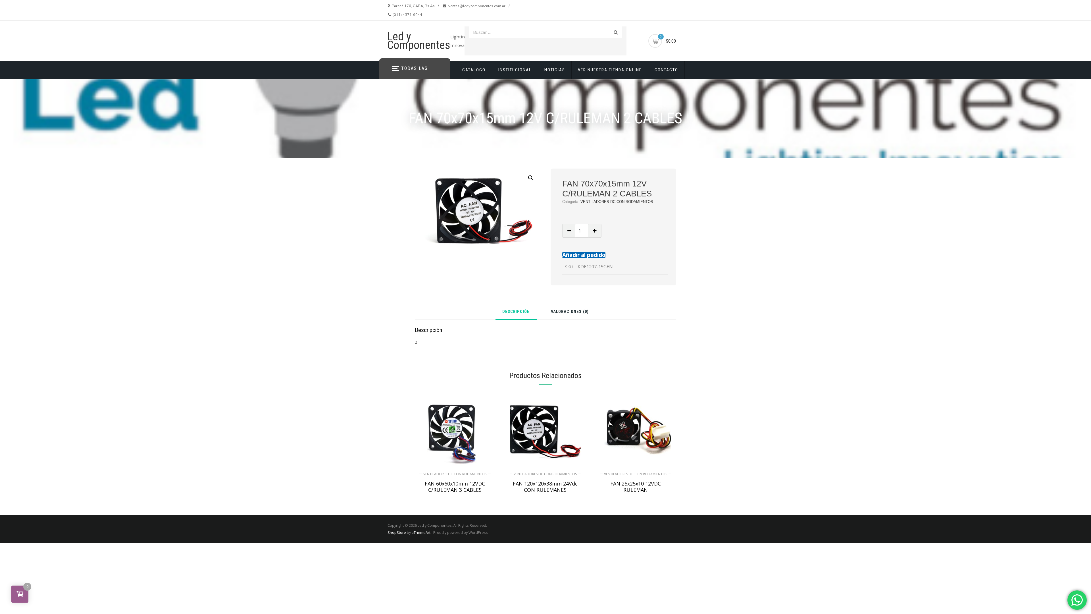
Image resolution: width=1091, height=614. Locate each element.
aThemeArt (421, 532)
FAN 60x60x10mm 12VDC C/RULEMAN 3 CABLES (455, 486)
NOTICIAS (554, 69)
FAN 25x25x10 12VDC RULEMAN (635, 486)
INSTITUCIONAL (515, 69)
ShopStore (397, 532)
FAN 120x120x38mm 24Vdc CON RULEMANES (545, 486)
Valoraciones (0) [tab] (570, 312)
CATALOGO (474, 69)
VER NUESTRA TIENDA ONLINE (610, 69)
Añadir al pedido (583, 255)
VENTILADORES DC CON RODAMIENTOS (616, 202)
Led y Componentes (418, 41)
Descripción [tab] (516, 312)
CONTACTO (666, 69)
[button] (531, 178)
